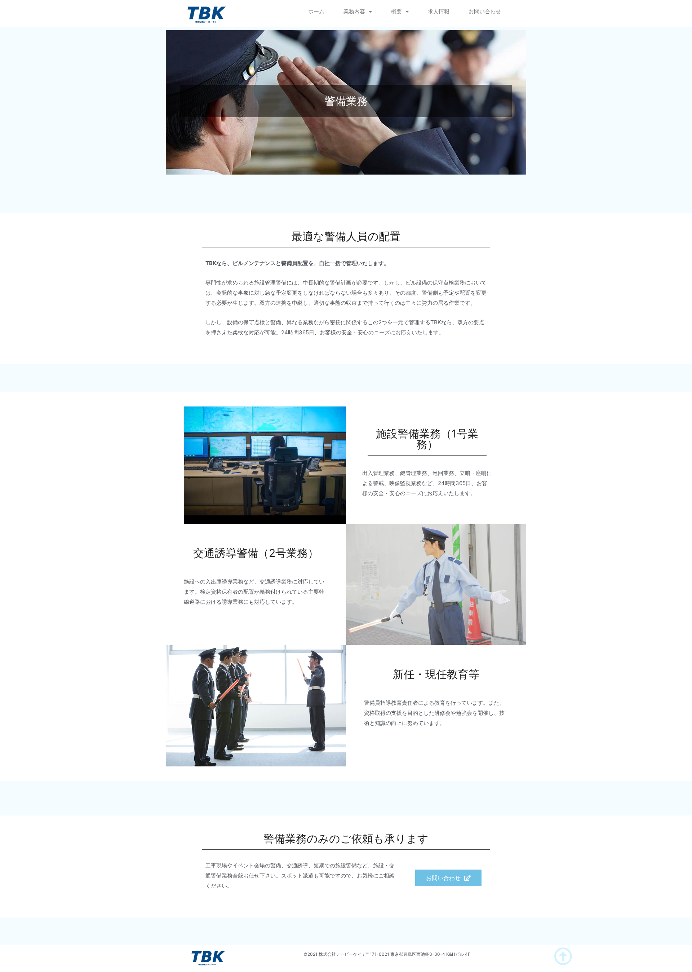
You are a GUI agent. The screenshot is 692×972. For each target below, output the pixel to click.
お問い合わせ (485, 11)
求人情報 (438, 11)
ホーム (316, 11)
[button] (448, 878)
